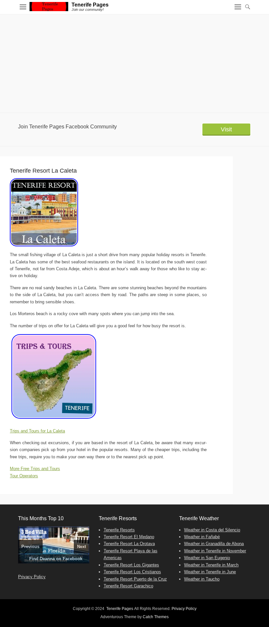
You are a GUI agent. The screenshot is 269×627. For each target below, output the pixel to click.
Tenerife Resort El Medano (129, 536)
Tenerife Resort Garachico (128, 585)
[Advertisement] (134, 63)
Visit (226, 129)
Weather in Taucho (201, 579)
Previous (30, 546)
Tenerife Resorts (119, 529)
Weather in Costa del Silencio (212, 529)
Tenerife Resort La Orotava (129, 543)
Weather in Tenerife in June (210, 571)
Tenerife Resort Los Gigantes (131, 564)
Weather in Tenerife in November (215, 550)
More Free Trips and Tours (35, 468)
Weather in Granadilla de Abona (214, 543)
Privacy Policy (32, 576)
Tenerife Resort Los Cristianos (132, 571)
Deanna (47, 558)
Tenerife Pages (90, 5)
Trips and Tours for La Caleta (37, 430)
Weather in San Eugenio (207, 557)
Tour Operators (24, 475)
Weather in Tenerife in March (211, 564)
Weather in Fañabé (202, 536)
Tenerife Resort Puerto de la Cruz (135, 579)
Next (81, 546)
